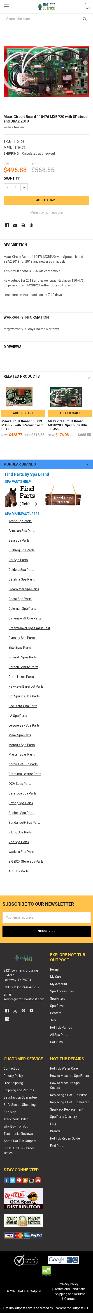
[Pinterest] (31, 225)
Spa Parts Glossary (63, 1117)
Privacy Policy (13, 1076)
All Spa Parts (59, 1035)
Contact (70, 1299)
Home (54, 969)
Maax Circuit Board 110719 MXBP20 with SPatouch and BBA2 (22, 425)
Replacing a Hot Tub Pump (69, 1095)
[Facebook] (7, 225)
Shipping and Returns (19, 1090)
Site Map (10, 1112)
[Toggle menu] (6, 6)
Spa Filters (57, 998)
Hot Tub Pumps (61, 1027)
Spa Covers (58, 1006)
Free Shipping (13, 1083)
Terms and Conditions (70, 1289)
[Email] (15, 225)
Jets (53, 1020)
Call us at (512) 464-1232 (21, 987)
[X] (15, 1010)
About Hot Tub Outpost (20, 1141)
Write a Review (14, 127)
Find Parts (57, 1145)
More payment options (46, 212)
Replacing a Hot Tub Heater (69, 1102)
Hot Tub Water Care (64, 1068)
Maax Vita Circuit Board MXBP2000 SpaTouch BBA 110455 (67, 425)
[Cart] (87, 6)
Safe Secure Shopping (20, 1105)
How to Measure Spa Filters (69, 1076)
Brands (55, 1131)
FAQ (53, 1124)
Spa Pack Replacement (66, 1109)
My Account (58, 984)
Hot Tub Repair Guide (65, 1138)
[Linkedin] (7, 1019)
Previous (79, 376)
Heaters (55, 1013)
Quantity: (12, 178)
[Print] (23, 225)
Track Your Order (16, 1119)
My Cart (55, 977)
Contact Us (11, 1068)
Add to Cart (23, 413)
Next (88, 376)
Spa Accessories (62, 991)
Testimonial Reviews (18, 1133)
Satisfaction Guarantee (20, 1097)
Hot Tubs (56, 1042)
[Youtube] (31, 1010)
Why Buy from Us (16, 1126)
